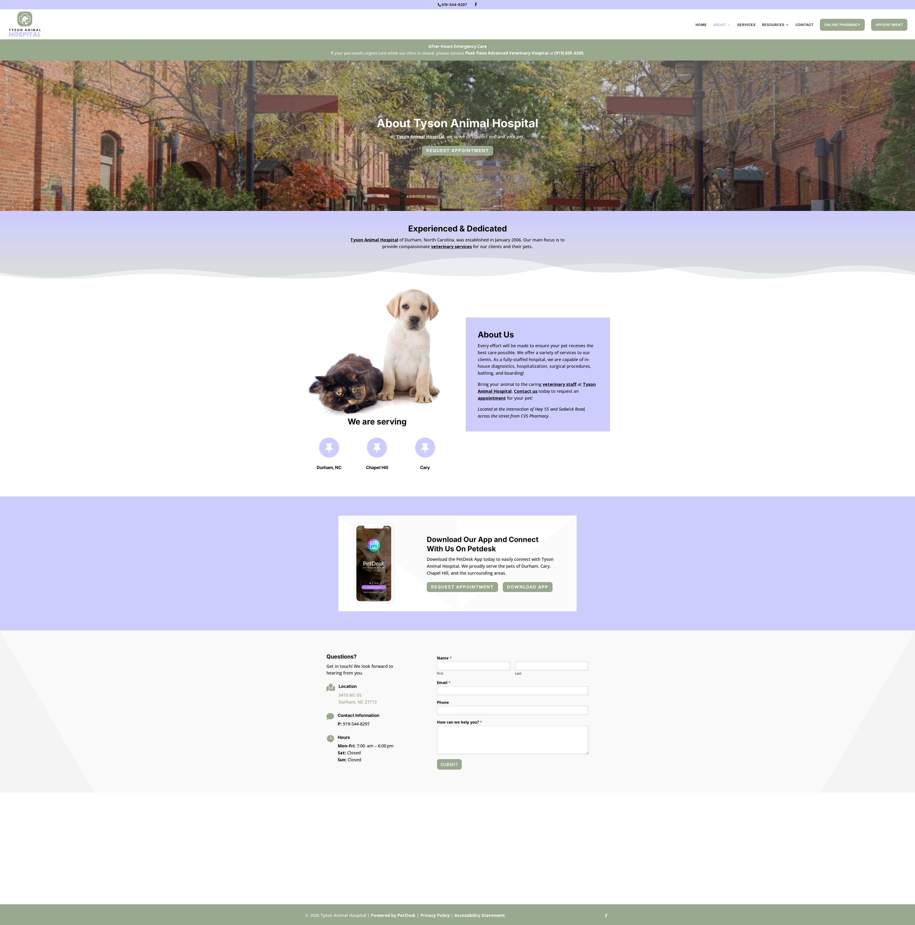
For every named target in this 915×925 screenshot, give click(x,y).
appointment (492, 398)
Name (444, 658)
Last (518, 673)
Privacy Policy (435, 915)
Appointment (889, 25)
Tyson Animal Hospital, (420, 136)
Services (746, 25)
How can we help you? (459, 722)
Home (701, 25)
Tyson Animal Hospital (374, 240)
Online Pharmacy (842, 25)
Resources (773, 25)
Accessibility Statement (479, 915)
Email (444, 682)
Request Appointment (457, 150)
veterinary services (451, 246)
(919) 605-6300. (569, 53)
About (719, 25)
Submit (449, 764)
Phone (443, 702)
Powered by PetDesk (393, 915)
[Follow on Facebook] (606, 916)
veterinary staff (559, 384)
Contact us (525, 391)
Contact (804, 25)
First (440, 673)
